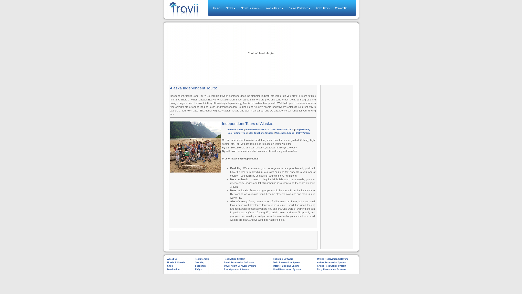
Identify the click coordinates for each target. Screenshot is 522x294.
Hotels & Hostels (176, 262)
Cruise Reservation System (331, 266)
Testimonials (202, 259)
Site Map (199, 262)
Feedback (200, 266)
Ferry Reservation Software (331, 269)
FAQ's (198, 269)
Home (216, 8)
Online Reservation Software (332, 259)
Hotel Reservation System (287, 269)
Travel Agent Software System (240, 266)
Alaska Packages (299, 8)
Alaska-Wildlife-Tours (282, 129)
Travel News (323, 8)
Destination (173, 269)
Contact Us (341, 8)
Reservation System (234, 259)
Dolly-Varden (303, 133)
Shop (170, 266)
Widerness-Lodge (284, 133)
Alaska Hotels (274, 8)
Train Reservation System (286, 262)
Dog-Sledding (302, 129)
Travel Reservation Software (239, 262)
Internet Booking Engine (286, 266)
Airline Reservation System (331, 262)
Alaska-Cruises (235, 129)
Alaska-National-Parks (257, 129)
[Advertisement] (195, 200)
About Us (172, 259)
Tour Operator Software (236, 269)
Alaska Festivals (250, 8)
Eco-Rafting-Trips (237, 133)
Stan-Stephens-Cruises (261, 133)
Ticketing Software (283, 259)
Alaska (230, 8)
